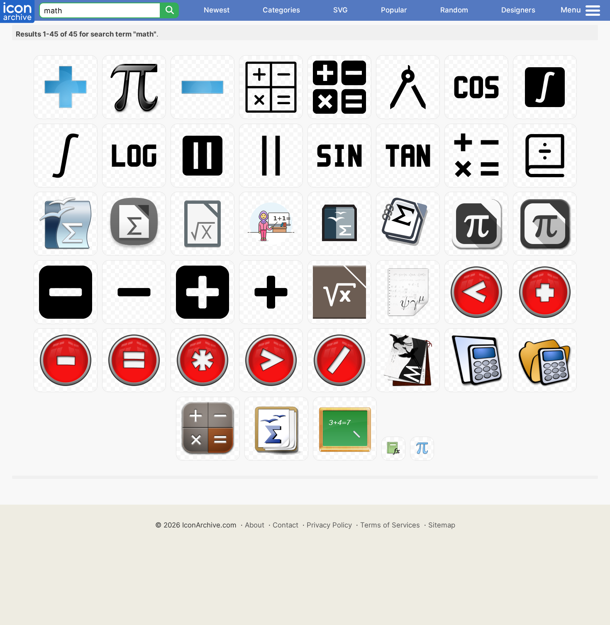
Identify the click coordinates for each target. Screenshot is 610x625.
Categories (281, 10)
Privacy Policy (329, 525)
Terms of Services (390, 525)
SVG (340, 10)
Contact (285, 525)
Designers (518, 10)
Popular (394, 10)
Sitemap (441, 525)
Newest (216, 10)
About (254, 525)
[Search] (169, 10)
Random (454, 10)
